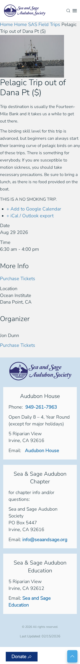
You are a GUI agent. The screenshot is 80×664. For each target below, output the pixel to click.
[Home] (40, 371)
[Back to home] (24, 10)
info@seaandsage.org (44, 539)
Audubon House (41, 450)
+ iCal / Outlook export (30, 216)
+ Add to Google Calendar (33, 209)
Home (7, 24)
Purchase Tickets (17, 278)
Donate (19, 656)
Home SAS (25, 24)
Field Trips (49, 24)
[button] (68, 10)
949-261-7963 (41, 407)
